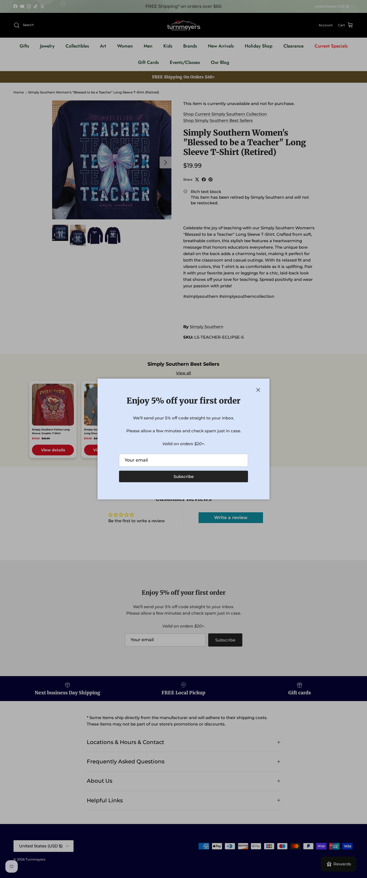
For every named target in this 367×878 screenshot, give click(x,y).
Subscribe (184, 476)
